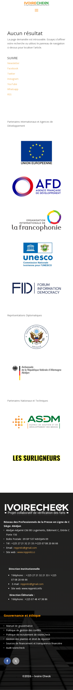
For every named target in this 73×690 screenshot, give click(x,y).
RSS (9, 94)
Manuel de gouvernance (19, 625)
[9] (36, 386)
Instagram (13, 78)
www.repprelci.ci (26, 552)
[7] (36, 471)
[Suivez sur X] (15, 661)
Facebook (12, 68)
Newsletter (13, 63)
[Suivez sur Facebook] (7, 661)
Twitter (11, 73)
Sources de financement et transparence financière (34, 643)
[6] (36, 436)
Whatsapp (12, 89)
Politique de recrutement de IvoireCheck (28, 634)
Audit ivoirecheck (15, 647)
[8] (36, 350)
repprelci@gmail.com (25, 547)
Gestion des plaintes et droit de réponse (28, 639)
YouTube (12, 84)
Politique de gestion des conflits (23, 630)
